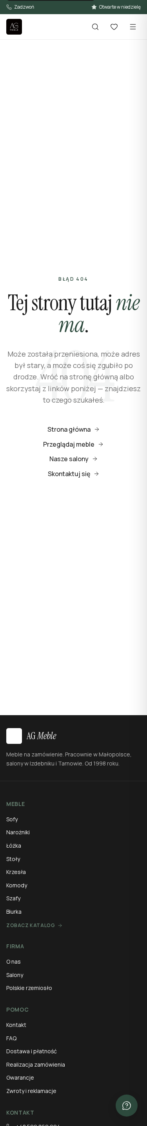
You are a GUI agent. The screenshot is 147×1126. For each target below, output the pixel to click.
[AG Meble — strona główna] (14, 27)
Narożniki (18, 832)
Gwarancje (20, 1077)
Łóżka (13, 845)
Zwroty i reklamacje (31, 1091)
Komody (16, 885)
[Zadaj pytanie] (127, 1106)
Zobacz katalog (30, 925)
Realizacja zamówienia (35, 1064)
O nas (13, 961)
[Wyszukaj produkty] (95, 27)
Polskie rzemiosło (29, 988)
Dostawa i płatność (31, 1051)
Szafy (13, 898)
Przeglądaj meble (68, 444)
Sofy (12, 819)
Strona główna (69, 429)
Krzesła (16, 872)
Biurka (14, 911)
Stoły (13, 859)
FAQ (11, 1038)
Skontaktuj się (69, 473)
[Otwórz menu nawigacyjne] (133, 27)
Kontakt (16, 1024)
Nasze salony (69, 458)
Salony (14, 975)
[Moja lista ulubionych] (114, 27)
